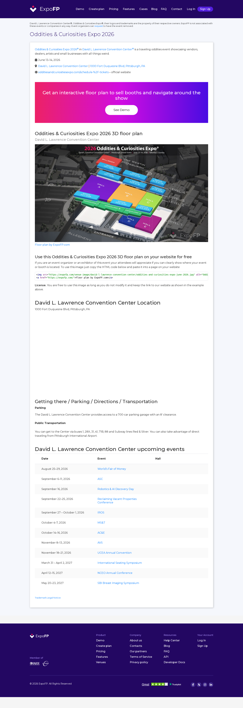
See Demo (121, 110)
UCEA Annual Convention (115, 552)
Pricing (113, 9)
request (98, 26)
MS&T (101, 522)
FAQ (164, 9)
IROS (101, 512)
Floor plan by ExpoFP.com (52, 244)
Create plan (96, 9)
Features (129, 9)
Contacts (136, 645)
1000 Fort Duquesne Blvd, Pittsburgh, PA (117, 66)
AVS (100, 542)
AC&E (101, 532)
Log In (191, 9)
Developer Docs (174, 662)
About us (136, 640)
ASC (100, 479)
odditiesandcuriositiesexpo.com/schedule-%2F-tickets (73, 72)
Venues (101, 662)
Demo (80, 9)
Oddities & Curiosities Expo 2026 (57, 49)
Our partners (138, 651)
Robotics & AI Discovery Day (116, 489)
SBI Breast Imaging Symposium (118, 583)
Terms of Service (141, 656)
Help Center (172, 640)
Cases (143, 9)
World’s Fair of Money (112, 468)
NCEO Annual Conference (115, 573)
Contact (176, 9)
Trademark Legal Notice (48, 598)
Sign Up (205, 9)
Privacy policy (139, 662)
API (166, 656)
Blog (154, 9)
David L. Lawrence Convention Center (108, 49)
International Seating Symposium (120, 562)
